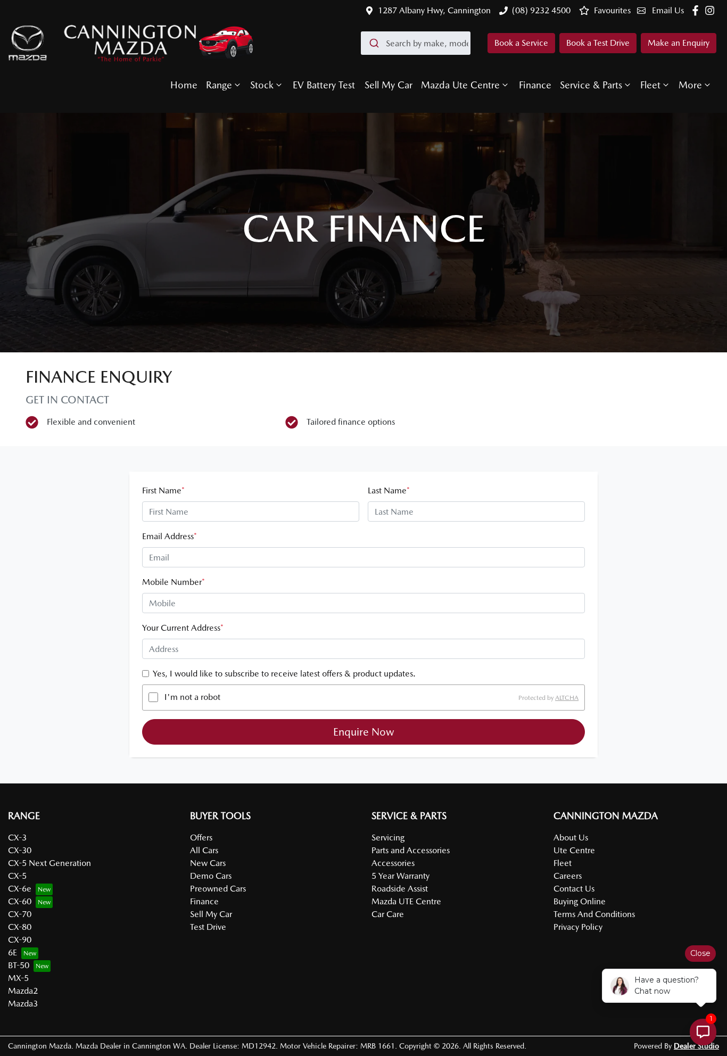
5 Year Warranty (400, 876)
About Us (570, 837)
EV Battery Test (324, 84)
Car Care (387, 914)
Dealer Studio (696, 1046)
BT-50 (18, 965)
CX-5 (17, 876)
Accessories (393, 863)
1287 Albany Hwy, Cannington (434, 10)
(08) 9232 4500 (541, 10)
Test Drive (208, 927)
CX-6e (19, 889)
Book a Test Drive (598, 43)
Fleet (650, 84)
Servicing (387, 837)
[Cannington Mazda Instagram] (712, 10)
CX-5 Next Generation (49, 863)
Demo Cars (211, 876)
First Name (163, 490)
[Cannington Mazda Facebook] (697, 10)
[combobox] (415, 43)
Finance (535, 84)
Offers (201, 837)
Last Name (389, 490)
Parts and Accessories (410, 850)
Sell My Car (388, 84)
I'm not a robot (192, 697)
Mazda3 (23, 1004)
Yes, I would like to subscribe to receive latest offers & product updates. (284, 674)
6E (12, 952)
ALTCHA (567, 697)
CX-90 (19, 940)
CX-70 (19, 914)
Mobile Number (173, 582)
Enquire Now (363, 731)
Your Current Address (183, 628)
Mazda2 (23, 991)
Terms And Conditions (594, 914)
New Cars (208, 863)
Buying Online (579, 901)
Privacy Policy (577, 927)
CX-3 (17, 837)
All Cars (204, 850)
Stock (262, 84)
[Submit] (373, 43)
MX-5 (18, 978)
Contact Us (573, 889)
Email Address (169, 536)
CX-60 (19, 901)
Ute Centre (574, 850)
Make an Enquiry (678, 43)
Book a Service (521, 43)
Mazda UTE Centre (406, 901)
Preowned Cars (218, 889)
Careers (567, 876)
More (690, 84)
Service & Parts (591, 84)
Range (219, 84)
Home (183, 84)
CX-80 (19, 927)
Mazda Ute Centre (460, 84)
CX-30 (19, 850)
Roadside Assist (399, 889)
